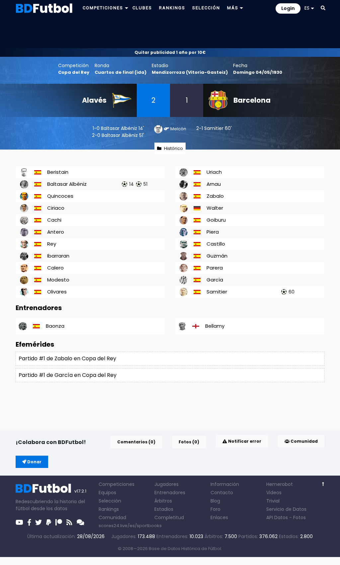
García (215, 279)
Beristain (57, 172)
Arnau (214, 183)
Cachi (54, 219)
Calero (55, 267)
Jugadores (166, 484)
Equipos (107, 492)
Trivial (273, 501)
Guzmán (217, 255)
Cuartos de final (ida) (120, 72)
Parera (215, 267)
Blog (215, 501)
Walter (215, 207)
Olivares (57, 291)
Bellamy (214, 325)
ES (306, 8)
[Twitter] (38, 522)
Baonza (55, 325)
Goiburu (216, 219)
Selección (110, 501)
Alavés (94, 100)
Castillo (216, 243)
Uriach (214, 172)
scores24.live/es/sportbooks (130, 525)
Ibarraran (58, 255)
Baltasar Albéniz (119, 128)
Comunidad (304, 441)
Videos (274, 492)
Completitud (169, 517)
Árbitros (163, 501)
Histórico (173, 148)
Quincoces (60, 195)
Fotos (299, 517)
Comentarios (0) (136, 442)
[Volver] (323, 484)
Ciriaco (55, 207)
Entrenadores (169, 492)
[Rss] (69, 522)
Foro (215, 509)
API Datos (277, 517)
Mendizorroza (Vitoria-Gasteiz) (190, 72)
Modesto (58, 279)
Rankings (109, 509)
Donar (34, 462)
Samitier (213, 128)
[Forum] (80, 522)
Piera (213, 231)
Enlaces (219, 517)
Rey (51, 243)
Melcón (178, 129)
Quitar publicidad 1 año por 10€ (170, 52)
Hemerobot (279, 484)
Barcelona (252, 100)
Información (225, 484)
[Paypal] (48, 522)
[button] (323, 8)
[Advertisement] (170, 32)
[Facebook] (29, 522)
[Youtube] (19, 522)
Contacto (222, 492)
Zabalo (215, 195)
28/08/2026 (91, 536)
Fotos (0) (189, 442)
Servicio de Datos (286, 509)
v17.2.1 (80, 491)
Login (288, 8)
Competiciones (116, 484)
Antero (55, 231)
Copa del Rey (73, 72)
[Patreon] (58, 522)
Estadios (163, 509)
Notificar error (244, 441)
